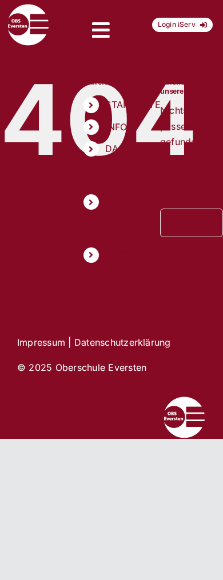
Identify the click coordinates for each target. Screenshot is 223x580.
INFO (116, 127)
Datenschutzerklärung (122, 342)
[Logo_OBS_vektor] (28, 8)
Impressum (41, 342)
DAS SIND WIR (116, 164)
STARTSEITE (132, 104)
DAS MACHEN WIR (125, 217)
